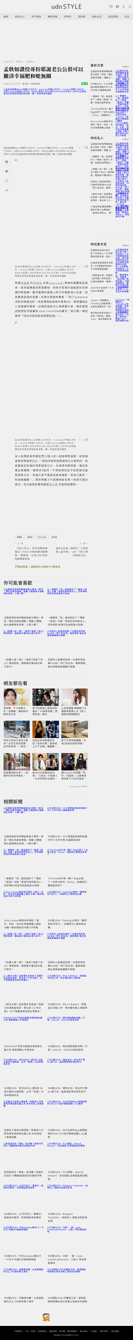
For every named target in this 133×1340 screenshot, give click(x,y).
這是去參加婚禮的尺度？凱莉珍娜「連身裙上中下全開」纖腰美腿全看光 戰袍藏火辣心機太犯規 (45, 743)
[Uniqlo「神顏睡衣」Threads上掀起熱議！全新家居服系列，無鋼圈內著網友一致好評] (122, 303)
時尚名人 (20, 16)
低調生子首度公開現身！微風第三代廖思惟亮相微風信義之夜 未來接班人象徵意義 (24, 1133)
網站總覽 (115, 1331)
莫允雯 (54, 537)
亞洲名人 (31, 61)
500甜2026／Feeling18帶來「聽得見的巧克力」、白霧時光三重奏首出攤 (67, 924)
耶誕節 (19, 537)
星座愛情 (113, 16)
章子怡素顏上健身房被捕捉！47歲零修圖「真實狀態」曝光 (45, 711)
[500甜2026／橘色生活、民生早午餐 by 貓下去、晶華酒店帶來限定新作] (67, 1072)
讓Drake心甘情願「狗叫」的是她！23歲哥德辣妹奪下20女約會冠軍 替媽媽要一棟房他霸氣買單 (73, 775)
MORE (125, 67)
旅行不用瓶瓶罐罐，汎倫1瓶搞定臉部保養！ (73, 742)
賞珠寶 (81, 16)
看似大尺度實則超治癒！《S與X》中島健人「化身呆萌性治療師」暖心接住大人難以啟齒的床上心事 (45, 775)
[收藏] (7, 180)
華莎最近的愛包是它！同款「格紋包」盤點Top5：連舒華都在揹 (102, 316)
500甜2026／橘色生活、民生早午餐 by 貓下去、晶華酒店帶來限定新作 (67, 1089)
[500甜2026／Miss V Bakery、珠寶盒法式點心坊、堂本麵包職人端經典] (67, 988)
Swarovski (42, 537)
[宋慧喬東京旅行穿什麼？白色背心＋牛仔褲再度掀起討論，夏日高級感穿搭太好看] (122, 253)
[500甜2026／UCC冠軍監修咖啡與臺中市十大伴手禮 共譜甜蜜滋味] (67, 820)
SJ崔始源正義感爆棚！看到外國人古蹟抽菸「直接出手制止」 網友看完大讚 (102, 211)
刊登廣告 (18, 1331)
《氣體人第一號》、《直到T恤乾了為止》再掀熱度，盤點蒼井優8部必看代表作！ (23, 663)
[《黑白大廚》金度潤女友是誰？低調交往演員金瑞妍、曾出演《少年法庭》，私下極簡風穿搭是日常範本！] (24, 988)
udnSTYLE (8, 61)
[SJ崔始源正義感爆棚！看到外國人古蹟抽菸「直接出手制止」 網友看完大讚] (122, 209)
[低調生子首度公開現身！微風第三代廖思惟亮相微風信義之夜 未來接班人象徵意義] (24, 1114)
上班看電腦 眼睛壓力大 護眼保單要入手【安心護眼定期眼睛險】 (74, 711)
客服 (33, 1331)
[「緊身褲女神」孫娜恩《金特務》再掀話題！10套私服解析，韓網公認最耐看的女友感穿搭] (122, 278)
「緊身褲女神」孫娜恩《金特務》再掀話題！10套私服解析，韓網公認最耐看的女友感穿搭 (102, 280)
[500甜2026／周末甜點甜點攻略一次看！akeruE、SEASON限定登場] (67, 1030)
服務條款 (53, 1331)
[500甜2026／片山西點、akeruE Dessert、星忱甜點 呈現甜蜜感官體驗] (67, 1156)
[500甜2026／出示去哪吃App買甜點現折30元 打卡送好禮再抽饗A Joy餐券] (67, 1114)
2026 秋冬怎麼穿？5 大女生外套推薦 (102, 289)
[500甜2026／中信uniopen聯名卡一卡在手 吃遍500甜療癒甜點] (24, 1240)
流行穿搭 (36, 16)
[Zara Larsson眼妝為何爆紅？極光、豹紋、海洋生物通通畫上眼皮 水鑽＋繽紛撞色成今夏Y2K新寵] (24, 904)
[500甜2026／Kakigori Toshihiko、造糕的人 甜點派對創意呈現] (67, 1198)
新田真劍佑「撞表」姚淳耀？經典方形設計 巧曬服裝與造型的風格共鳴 (24, 1173)
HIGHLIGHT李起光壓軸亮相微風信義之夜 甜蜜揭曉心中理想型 (23, 1047)
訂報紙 (94, 1331)
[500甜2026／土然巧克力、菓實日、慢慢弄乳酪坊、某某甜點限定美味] (24, 1198)
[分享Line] (7, 171)
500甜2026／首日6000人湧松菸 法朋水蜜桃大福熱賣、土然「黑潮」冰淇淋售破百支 (24, 1091)
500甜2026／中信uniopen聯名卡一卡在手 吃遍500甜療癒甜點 (22, 1257)
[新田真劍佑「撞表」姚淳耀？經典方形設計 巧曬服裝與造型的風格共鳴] (24, 1156)
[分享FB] (7, 162)
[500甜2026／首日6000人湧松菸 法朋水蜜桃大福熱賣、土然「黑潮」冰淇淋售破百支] (24, 1072)
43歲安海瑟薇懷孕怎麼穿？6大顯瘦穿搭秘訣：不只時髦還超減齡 (102, 265)
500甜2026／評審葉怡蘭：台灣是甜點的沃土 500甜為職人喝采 (24, 1299)
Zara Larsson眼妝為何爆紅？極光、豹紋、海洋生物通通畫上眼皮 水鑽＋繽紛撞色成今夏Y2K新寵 (22, 924)
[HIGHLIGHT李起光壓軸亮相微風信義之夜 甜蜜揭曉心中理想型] (24, 1030)
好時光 (67, 16)
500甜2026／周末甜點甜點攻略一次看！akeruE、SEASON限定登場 (67, 1047)
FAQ (27, 1331)
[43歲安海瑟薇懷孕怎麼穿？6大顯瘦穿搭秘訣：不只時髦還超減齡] (122, 265)
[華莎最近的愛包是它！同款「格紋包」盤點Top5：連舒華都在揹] (122, 316)
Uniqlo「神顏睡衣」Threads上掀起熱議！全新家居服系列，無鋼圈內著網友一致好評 (102, 305)
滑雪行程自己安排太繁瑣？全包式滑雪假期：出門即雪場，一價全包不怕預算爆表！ (16, 743)
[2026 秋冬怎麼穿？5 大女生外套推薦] (122, 290)
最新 (6, 16)
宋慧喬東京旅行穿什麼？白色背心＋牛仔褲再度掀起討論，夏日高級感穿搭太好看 (102, 255)
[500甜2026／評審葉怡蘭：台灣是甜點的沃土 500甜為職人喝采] (24, 1282)
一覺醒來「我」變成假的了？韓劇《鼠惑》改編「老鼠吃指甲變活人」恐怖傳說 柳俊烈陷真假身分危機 (67, 621)
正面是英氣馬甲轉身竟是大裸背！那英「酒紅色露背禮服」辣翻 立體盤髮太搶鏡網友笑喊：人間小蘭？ (24, 621)
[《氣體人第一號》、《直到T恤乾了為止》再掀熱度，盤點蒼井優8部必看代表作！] (24, 643)
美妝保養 (53, 16)
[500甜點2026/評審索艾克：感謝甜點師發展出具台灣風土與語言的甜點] (67, 1282)
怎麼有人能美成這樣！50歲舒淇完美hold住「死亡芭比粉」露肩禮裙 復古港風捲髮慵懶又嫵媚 (66, 663)
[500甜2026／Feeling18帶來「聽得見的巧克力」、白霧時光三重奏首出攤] (67, 904)
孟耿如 (29, 537)
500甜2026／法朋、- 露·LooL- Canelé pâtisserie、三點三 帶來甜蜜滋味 (67, 1259)
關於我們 (104, 1331)
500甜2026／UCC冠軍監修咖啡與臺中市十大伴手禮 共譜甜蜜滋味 (67, 838)
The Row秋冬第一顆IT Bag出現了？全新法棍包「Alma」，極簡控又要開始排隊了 (67, 882)
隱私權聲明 (72, 1331)
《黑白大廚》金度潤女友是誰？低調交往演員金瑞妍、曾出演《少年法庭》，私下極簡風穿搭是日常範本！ (24, 1007)
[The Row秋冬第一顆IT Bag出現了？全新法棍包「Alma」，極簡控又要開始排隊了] (67, 862)
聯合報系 (84, 1331)
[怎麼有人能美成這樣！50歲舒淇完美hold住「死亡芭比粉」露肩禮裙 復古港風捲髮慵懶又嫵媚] (67, 643)
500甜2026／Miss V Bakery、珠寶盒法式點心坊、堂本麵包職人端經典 (67, 1005)
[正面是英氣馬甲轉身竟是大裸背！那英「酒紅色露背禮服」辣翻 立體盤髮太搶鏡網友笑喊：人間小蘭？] (24, 601)
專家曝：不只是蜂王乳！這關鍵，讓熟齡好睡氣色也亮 (16, 711)
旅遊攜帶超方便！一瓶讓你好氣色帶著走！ (16, 774)
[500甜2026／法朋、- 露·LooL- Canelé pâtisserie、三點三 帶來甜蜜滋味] (67, 1240)
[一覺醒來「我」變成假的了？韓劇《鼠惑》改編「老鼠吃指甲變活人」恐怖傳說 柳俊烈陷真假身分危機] (67, 601)
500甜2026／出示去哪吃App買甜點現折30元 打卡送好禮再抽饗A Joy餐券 (67, 1133)
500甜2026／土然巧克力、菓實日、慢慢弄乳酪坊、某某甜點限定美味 (24, 1215)
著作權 (62, 1331)
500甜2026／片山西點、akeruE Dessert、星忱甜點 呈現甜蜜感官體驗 (67, 1175)
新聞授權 (42, 1331)
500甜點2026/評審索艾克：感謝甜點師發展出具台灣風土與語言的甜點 (67, 1299)
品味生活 (97, 16)
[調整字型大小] (7, 190)
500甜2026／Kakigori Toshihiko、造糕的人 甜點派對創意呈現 (67, 1217)
